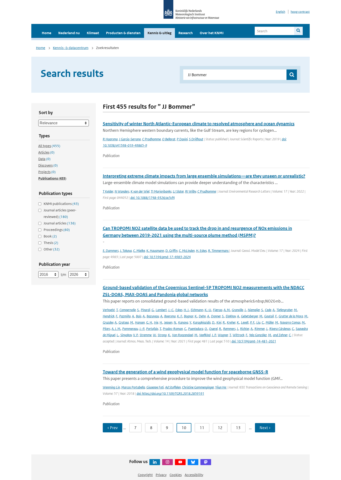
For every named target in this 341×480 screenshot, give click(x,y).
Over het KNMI (212, 33)
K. (196, 316)
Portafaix (152, 328)
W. (154, 335)
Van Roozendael (182, 335)
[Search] (298, 31)
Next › (265, 427)
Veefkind (204, 335)
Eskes (178, 310)
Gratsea (124, 322)
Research (185, 33)
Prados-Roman (173, 328)
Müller (270, 322)
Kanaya (183, 322)
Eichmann (197, 310)
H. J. (186, 310)
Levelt (245, 322)
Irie (156, 322)
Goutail (269, 316)
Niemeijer (254, 310)
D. (213, 322)
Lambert (161, 310)
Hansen (140, 322)
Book (50, 236)
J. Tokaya (126, 250)
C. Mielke (139, 250)
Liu (258, 322)
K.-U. (208, 310)
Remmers (229, 328)
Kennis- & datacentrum (70, 48)
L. (118, 335)
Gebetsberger (249, 316)
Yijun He (221, 387)
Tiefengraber (285, 310)
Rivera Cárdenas (279, 328)
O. (206, 328)
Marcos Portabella (133, 387)
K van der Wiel (140, 191)
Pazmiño (125, 316)
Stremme (145, 335)
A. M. (227, 310)
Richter (244, 328)
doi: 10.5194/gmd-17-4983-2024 (167, 257)
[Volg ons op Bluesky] (193, 462)
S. (138, 310)
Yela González (258, 335)
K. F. (180, 316)
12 (220, 427)
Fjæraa (217, 310)
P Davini (182, 139)
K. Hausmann (155, 250)
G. (152, 310)
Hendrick (108, 316)
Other (52, 249)
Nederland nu (69, 33)
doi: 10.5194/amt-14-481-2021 (254, 341)
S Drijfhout (196, 139)
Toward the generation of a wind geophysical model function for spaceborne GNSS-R (185, 372)
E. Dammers (111, 250)
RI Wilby (190, 191)
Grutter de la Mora (291, 316)
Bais (138, 316)
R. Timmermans (218, 250)
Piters (106, 328)
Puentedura (195, 328)
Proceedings (57, 229)
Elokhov (231, 316)
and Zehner (280, 335)
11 (202, 427)
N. (175, 322)
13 (238, 427)
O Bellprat (168, 139)
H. (161, 322)
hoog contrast (300, 12)
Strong (162, 335)
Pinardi (145, 310)
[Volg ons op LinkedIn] (154, 462)
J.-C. (171, 310)
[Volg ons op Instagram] (167, 462)
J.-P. (142, 328)
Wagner (223, 335)
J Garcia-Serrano (130, 139)
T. (117, 310)
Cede (268, 310)
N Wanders (122, 191)
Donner (216, 316)
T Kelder (108, 191)
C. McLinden (187, 250)
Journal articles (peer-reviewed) (60, 213)
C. (263, 322)
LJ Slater (178, 191)
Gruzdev (108, 322)
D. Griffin (171, 250)
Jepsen (168, 322)
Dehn (202, 316)
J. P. (214, 335)
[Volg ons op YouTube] (180, 462)
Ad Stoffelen (173, 387)
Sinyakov (126, 335)
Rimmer (259, 328)
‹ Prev (112, 427)
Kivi (218, 322)
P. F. (252, 322)
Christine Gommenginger (198, 387)
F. (117, 316)
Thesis (51, 242)
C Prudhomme (206, 191)
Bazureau (153, 316)
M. (295, 310)
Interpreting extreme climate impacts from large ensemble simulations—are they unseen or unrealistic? (204, 176)
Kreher (231, 322)
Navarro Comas (290, 322)
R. (224, 322)
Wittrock (238, 335)
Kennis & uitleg (159, 33)
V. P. (135, 335)
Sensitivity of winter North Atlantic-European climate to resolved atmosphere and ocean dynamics (199, 123)
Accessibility (194, 475)
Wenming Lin (111, 387)
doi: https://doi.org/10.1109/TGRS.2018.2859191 (170, 393)
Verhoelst (109, 310)
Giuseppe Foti (155, 387)
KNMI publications (61, 203)
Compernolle (127, 310)
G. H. (149, 322)
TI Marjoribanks (161, 191)
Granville (237, 310)
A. (274, 310)
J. (245, 310)
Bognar (188, 316)
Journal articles (60, 223)
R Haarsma (110, 139)
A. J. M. (116, 328)
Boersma (170, 316)
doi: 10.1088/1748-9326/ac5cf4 (152, 197)
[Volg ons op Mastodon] (205, 462)
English (280, 12)
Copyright (145, 475)
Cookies (176, 475)
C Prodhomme (151, 139)
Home (46, 33)
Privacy (161, 475)
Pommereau (130, 328)
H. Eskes (201, 250)
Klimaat (93, 33)
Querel (213, 328)
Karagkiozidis (202, 322)
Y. (191, 322)
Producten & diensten (123, 33)
